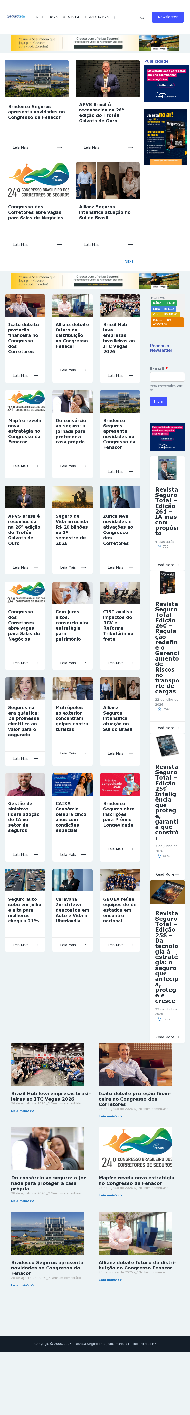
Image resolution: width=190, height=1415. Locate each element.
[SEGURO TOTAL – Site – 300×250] (166, 67)
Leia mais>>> (23, 1111)
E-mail (159, 368)
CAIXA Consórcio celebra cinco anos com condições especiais (71, 817)
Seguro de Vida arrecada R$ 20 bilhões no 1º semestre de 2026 (72, 530)
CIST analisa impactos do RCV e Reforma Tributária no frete (118, 625)
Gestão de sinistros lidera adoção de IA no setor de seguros (24, 817)
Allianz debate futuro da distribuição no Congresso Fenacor (72, 335)
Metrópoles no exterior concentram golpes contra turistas (72, 718)
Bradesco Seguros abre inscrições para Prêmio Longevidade (119, 814)
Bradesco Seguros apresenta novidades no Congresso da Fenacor (36, 112)
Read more (164, 565)
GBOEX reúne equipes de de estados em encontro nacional (120, 910)
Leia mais (20, 147)
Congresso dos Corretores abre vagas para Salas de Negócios (35, 212)
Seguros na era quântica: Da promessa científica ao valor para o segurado (23, 721)
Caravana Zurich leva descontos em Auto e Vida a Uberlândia (72, 910)
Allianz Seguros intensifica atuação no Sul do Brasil (105, 212)
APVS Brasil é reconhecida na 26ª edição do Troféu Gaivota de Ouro (101, 112)
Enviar (159, 401)
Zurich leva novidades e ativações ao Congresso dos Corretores (118, 530)
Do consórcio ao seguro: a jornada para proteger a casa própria (71, 431)
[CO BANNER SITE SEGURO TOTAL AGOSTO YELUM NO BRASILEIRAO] (95, 37)
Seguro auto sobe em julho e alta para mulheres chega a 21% (24, 910)
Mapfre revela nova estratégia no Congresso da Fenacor (24, 431)
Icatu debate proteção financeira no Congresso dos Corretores (23, 338)
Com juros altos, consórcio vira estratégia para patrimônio (72, 625)
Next (129, 261)
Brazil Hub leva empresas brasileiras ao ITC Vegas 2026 (119, 338)
